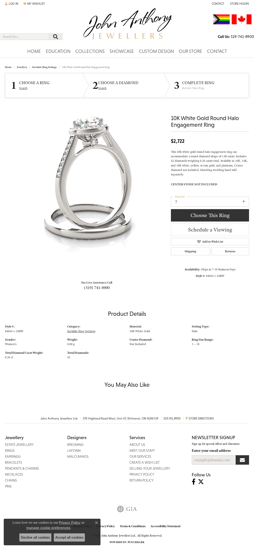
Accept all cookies (69, 537)
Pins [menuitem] (8, 486)
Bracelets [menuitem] (13, 462)
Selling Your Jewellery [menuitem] (149, 468)
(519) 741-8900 (97, 287)
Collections (90, 51)
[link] (217, 3)
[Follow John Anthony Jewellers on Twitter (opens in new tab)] (201, 482)
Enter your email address (211, 450)
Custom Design (156, 51)
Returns (230, 251)
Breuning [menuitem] (75, 445)
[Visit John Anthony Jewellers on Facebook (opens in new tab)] (193, 482)
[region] (85, 177)
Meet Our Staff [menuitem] (142, 450)
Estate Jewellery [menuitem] (19, 445)
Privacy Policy (105, 526)
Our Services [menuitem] (140, 456)
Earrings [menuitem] (13, 456)
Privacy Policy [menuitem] (141, 474)
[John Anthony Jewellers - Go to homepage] (127, 27)
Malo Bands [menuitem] (78, 456)
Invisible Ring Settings (44, 67)
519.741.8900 (172, 418)
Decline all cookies (35, 537)
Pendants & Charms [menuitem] (22, 468)
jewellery (22, 67)
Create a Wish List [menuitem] (144, 462)
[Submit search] (55, 36)
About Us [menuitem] (137, 445)
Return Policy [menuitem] (141, 480)
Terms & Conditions (133, 526)
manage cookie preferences (48, 528)
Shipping (190, 251)
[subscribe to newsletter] (242, 460)
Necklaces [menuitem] (14, 474)
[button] (11, 3)
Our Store (190, 51)
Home (34, 51)
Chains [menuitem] (11, 480)
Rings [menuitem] (10, 450)
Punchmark (136, 542)
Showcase (122, 51)
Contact (217, 51)
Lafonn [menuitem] (74, 450)
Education (58, 51)
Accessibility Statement (166, 526)
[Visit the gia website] (127, 509)
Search (23, 88)
